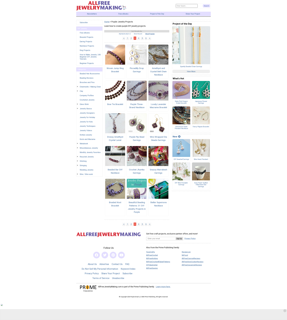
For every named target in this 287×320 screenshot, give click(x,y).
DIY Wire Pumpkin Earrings (181, 184)
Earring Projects (86, 41)
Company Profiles (87, 95)
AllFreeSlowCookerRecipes (192, 262)
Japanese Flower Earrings (201, 102)
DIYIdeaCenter (152, 265)
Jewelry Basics (86, 109)
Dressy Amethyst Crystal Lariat (115, 138)
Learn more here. (163, 287)
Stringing (83, 165)
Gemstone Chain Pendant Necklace (181, 128)
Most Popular (150, 34)
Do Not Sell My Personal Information (100, 269)
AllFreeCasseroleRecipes (192, 265)
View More (191, 71)
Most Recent (138, 34)
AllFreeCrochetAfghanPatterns (158, 262)
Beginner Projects (87, 63)
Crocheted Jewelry (87, 100)
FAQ (127, 264)
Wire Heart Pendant (201, 159)
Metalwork (84, 144)
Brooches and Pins (87, 82)
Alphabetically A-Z (125, 34)
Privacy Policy (92, 273)
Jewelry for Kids (86, 122)
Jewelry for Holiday (87, 117)
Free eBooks (85, 33)
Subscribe (84, 22)
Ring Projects (85, 50)
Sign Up (179, 238)
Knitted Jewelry (86, 135)
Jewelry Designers (87, 113)
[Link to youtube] (121, 255)
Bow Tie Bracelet (115, 104)
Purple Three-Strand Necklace (136, 106)
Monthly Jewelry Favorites (90, 152)
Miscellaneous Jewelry (89, 148)
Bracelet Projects (86, 37)
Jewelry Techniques (87, 126)
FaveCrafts (150, 252)
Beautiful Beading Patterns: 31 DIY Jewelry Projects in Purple (137, 207)
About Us (92, 264)
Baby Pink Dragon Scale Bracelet (181, 102)
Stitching (83, 161)
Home (107, 22)
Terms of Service (100, 278)
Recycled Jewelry (87, 157)
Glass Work (84, 104)
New (175, 136)
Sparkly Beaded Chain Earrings (191, 67)
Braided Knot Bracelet (115, 204)
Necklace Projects (87, 46)
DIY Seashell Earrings (181, 159)
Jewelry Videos (86, 130)
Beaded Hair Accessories (90, 74)
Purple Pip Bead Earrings (136, 138)
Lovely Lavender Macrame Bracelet (158, 106)
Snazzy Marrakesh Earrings (158, 171)
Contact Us (117, 264)
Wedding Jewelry (86, 170)
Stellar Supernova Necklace (158, 204)
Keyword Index (128, 269)
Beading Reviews (86, 78)
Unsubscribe (118, 278)
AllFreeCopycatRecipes (191, 258)
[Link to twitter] (104, 255)
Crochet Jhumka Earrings (136, 171)
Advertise (104, 264)
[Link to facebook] (96, 255)
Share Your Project (110, 273)
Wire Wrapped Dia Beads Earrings (158, 138)
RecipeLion (186, 252)
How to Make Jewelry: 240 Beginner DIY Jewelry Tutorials (90, 57)
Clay (81, 91)
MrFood (185, 255)
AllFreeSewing (152, 268)
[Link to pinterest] (113, 255)
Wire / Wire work (86, 174)
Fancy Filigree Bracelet (201, 127)
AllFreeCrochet (152, 255)
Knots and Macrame (87, 139)
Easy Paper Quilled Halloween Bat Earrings (201, 185)
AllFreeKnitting (152, 258)
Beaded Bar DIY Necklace (115, 171)
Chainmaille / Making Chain (90, 87)
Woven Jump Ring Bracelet (115, 70)
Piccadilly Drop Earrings (137, 70)
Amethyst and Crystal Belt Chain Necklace (158, 71)
